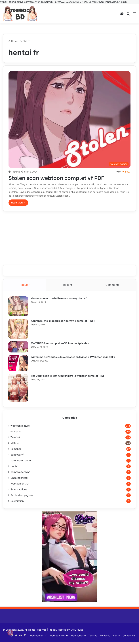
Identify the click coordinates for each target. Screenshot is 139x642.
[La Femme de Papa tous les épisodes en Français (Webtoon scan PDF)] (18, 363)
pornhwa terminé (20, 472)
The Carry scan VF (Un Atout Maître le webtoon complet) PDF (67, 375)
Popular (25, 284)
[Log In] (122, 15)
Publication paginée (21, 495)
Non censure (78, 635)
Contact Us (129, 635)
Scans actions (18, 489)
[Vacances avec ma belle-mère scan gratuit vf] (18, 306)
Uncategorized (19, 477)
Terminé (15, 437)
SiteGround (76, 629)
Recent (67, 284)
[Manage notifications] (10, 632)
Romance (16, 448)
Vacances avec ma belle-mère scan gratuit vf (59, 298)
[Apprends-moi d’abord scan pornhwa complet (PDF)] (18, 329)
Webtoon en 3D (19, 483)
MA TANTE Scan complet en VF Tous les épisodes (60, 343)
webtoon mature (20, 425)
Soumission (17, 500)
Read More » (18, 202)
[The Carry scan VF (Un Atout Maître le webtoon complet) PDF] (18, 388)
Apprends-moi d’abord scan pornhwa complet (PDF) (63, 320)
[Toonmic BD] (20, 13)
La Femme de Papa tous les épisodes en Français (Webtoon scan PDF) (73, 357)
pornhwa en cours (20, 460)
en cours (15, 431)
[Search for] (128, 15)
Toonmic (15, 171)
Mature (14, 443)
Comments (112, 284)
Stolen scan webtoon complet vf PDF (56, 177)
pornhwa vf (17, 454)
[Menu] (134, 15)
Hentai (14, 466)
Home (14, 41)
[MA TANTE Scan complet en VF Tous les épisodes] (18, 346)
